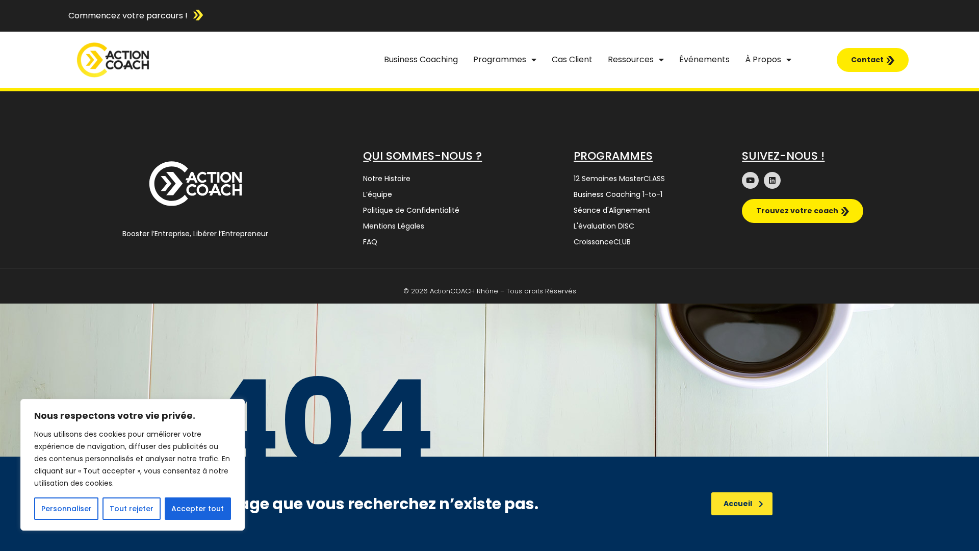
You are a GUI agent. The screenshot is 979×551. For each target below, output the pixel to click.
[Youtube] (750, 180)
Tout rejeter (131, 509)
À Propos (763, 59)
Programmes (499, 59)
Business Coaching (421, 59)
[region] (132, 465)
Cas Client (572, 59)
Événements (704, 59)
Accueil (738, 503)
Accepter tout (197, 509)
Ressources (631, 59)
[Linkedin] (772, 180)
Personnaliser (66, 509)
